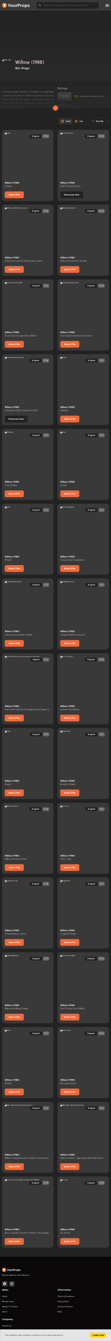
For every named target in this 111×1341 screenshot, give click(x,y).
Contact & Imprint (65, 1306)
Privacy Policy (63, 1301)
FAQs (60, 1312)
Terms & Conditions (66, 1296)
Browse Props (7, 1301)
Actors (4, 1312)
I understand (98, 1335)
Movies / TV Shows (10, 1306)
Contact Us (7, 1326)
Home (4, 1296)
